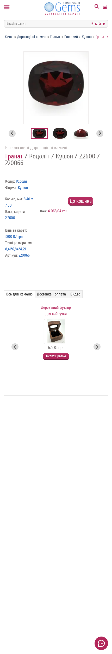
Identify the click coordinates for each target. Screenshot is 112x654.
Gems (9, 37)
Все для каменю (19, 294)
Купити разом (56, 356)
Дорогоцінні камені (31, 37)
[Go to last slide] (12, 133)
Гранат (55, 37)
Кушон (87, 37)
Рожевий (71, 37)
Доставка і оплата (51, 294)
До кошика (81, 201)
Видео (75, 294)
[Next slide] (99, 133)
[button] (39, 133)
